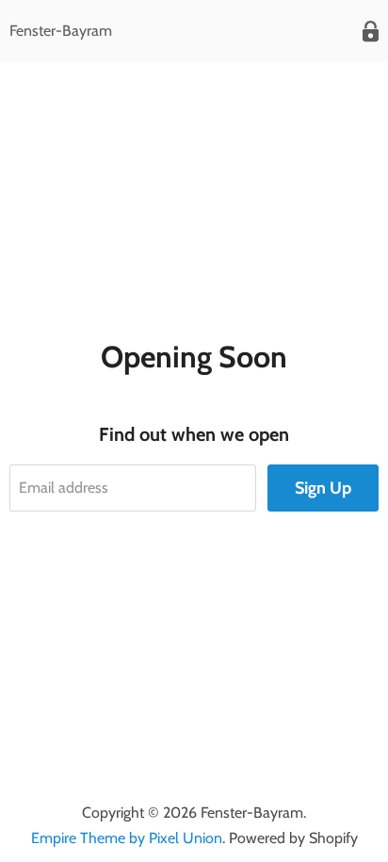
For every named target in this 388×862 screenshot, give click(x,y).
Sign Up (323, 488)
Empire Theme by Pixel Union (126, 838)
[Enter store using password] (370, 31)
